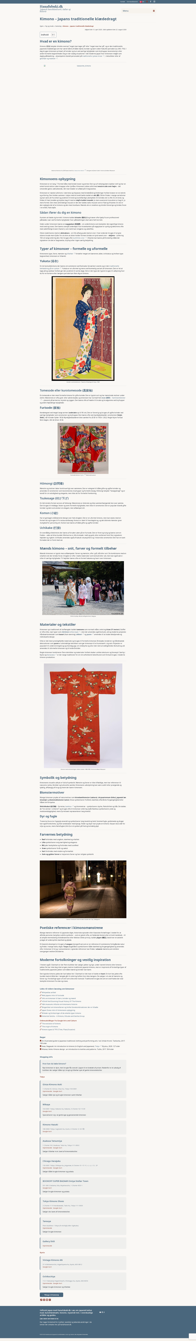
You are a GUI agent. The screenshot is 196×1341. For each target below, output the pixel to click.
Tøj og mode (49, 26)
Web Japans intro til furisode (53, 995)
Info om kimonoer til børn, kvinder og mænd (59, 998)
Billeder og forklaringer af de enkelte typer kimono (61, 1013)
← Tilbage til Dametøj (50, 1295)
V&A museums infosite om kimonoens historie (59, 1004)
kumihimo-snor (79, 238)
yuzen (89, 634)
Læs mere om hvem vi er (49, 1319)
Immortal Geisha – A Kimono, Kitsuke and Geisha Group (63, 1016)
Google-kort (57, 1091)
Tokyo (97, 1046)
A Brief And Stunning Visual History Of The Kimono (61, 1001)
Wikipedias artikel (49, 992)
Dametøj (58, 26)
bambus (68, 806)
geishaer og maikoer (48, 58)
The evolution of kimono (51, 1023)
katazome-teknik (79, 170)
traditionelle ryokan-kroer (92, 56)
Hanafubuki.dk (51, 6)
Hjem (41, 26)
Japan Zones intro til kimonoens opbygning (58, 1010)
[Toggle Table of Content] (52, 34)
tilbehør (70, 254)
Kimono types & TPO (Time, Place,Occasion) (58, 1029)
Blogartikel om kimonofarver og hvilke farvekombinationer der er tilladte (70, 1007)
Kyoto (82, 475)
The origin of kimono (50, 1026)
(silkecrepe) (70, 632)
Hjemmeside (47, 1091)
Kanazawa (51, 655)
